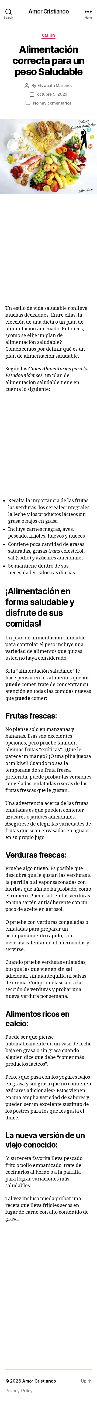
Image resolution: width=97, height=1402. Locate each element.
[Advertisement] (48, 256)
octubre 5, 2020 (52, 94)
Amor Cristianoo (48, 11)
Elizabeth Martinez (54, 85)
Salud (48, 35)
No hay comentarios (52, 103)
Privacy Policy (19, 1390)
